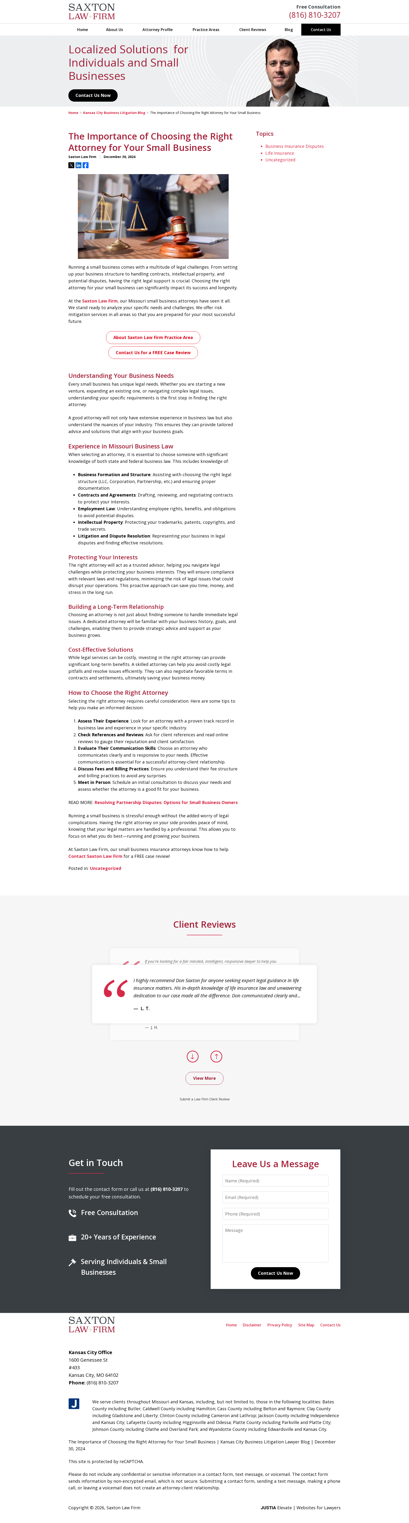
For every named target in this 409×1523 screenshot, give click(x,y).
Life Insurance (279, 153)
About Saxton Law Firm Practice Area (153, 337)
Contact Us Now (93, 95)
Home (82, 29)
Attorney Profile (157, 29)
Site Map (306, 1325)
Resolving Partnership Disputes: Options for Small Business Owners (166, 802)
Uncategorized (105, 868)
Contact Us (321, 29)
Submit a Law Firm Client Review (205, 1099)
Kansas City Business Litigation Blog (114, 112)
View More (204, 1078)
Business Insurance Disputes (294, 146)
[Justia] (74, 1404)
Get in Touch (96, 1162)
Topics (265, 133)
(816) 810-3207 (315, 15)
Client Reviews (252, 29)
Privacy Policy (279, 1325)
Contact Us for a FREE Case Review (153, 352)
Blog (289, 29)
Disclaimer (252, 1325)
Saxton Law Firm (100, 301)
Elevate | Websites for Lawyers (301, 1507)
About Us (114, 29)
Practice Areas (206, 29)
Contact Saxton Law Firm (95, 856)
